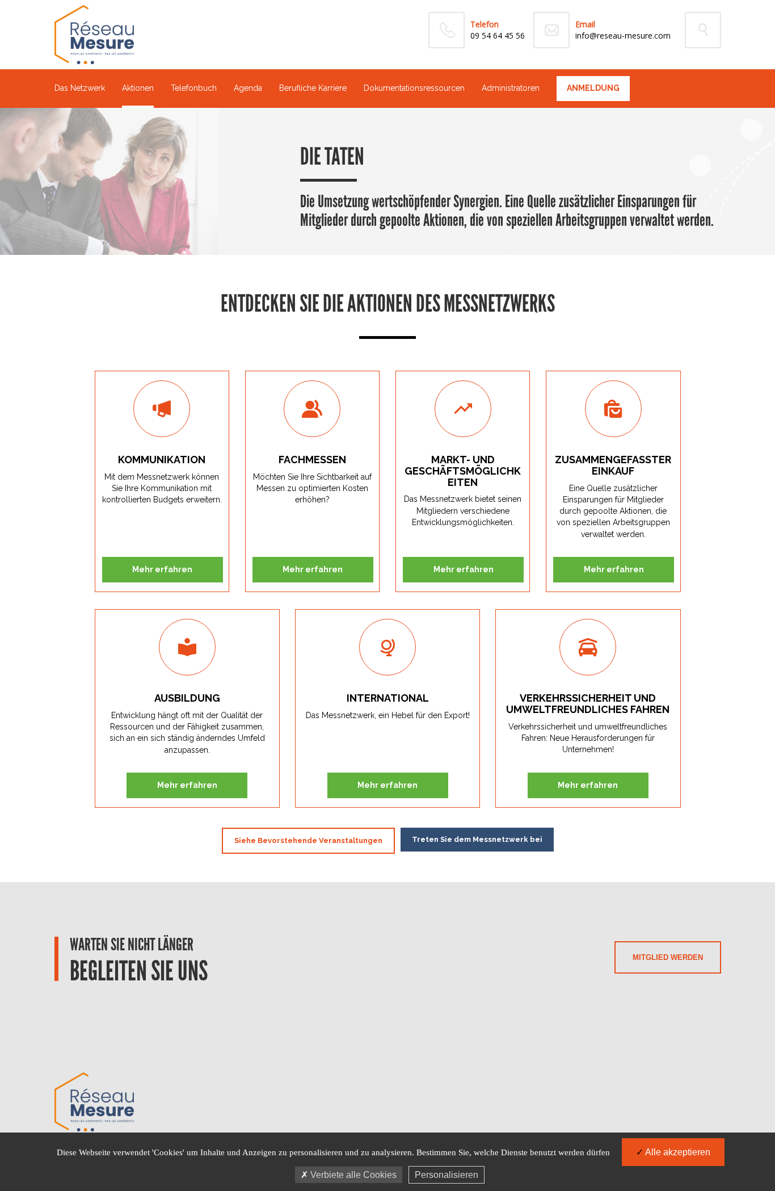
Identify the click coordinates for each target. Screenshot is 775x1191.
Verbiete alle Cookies (352, 1175)
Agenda (248, 88)
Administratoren (511, 88)
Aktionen (138, 88)
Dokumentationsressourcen (414, 88)
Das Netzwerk (79, 88)
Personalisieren (446, 1175)
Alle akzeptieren (676, 1152)
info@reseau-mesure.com (623, 35)
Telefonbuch (194, 88)
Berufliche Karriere (313, 88)
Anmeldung (593, 88)
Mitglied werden (668, 957)
